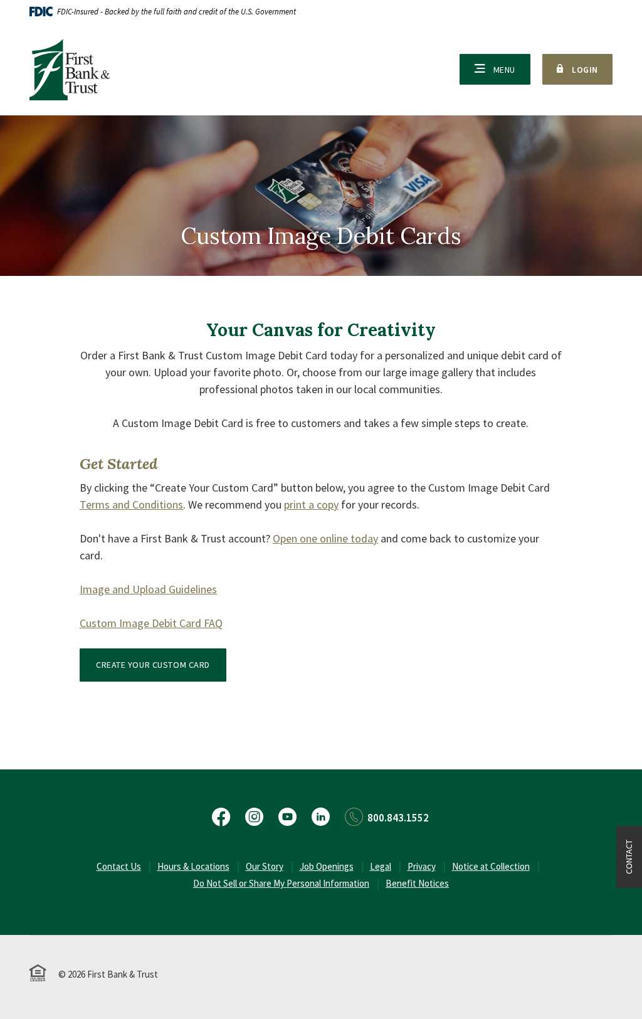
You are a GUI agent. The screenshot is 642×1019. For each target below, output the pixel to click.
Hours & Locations (193, 866)
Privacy (422, 866)
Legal (380, 866)
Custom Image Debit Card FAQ (151, 623)
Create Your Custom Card (153, 664)
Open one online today (325, 538)
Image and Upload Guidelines (148, 589)
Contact (628, 857)
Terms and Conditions (131, 504)
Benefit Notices (417, 883)
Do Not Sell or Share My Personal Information (281, 883)
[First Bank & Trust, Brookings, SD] (69, 69)
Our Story (264, 866)
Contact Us (119, 866)
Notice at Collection (491, 866)
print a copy (311, 504)
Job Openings (327, 866)
